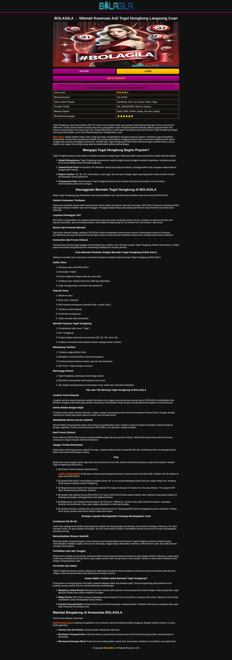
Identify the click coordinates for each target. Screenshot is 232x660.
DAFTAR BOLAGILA (63, 623)
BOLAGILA (58, 137)
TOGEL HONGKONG (68, 474)
